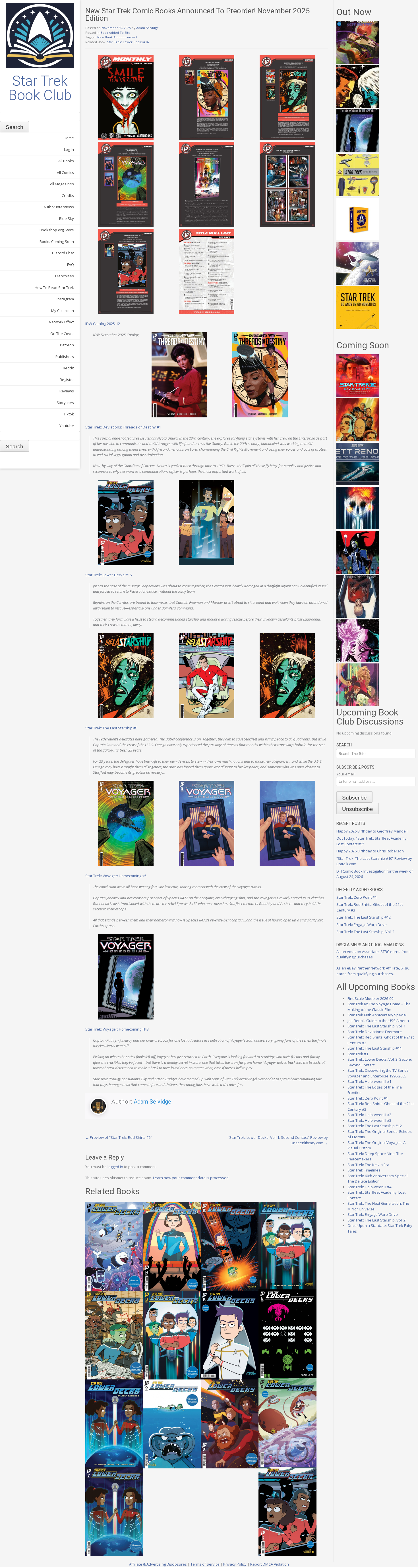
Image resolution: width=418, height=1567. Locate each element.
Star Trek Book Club (40, 88)
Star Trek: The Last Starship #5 (111, 728)
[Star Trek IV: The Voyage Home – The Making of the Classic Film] (357, 395)
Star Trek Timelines (363, 1170)
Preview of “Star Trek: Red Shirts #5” (118, 1137)
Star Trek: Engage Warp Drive (361, 924)
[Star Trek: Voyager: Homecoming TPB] (357, 150)
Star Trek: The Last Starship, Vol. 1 (376, 1026)
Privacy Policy (235, 1564)
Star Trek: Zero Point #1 (356, 897)
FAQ (70, 264)
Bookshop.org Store (57, 229)
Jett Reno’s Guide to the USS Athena (378, 1020)
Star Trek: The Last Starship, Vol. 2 (365, 931)
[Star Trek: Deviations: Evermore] (357, 572)
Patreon (67, 344)
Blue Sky (66, 218)
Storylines (65, 402)
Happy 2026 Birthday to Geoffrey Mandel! (371, 831)
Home (69, 137)
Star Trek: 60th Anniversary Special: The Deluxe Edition (377, 1178)
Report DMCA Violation (269, 1564)
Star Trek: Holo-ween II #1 (369, 1081)
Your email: (345, 774)
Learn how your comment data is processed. (191, 1177)
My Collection (62, 310)
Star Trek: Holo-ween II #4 (369, 1186)
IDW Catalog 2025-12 (102, 323)
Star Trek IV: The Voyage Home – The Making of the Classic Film (379, 1006)
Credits (68, 195)
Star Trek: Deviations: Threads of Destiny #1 (123, 427)
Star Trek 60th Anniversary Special (377, 1014)
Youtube (66, 425)
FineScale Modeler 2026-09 (370, 998)
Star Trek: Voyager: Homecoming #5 (115, 875)
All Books (66, 160)
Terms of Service (205, 1564)
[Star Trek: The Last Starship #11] (357, 660)
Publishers (64, 356)
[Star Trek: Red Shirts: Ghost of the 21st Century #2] (357, 616)
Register (67, 379)
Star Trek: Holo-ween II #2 (369, 1114)
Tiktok (69, 414)
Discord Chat (63, 252)
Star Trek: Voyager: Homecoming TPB (117, 1029)
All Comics (65, 172)
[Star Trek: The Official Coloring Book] (357, 283)
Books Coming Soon (57, 241)
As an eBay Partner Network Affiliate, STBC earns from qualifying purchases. (372, 970)
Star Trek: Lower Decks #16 (128, 42)
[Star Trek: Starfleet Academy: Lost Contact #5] (357, 62)
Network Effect (61, 321)
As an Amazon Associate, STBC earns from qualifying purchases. (372, 954)
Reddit (68, 368)
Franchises (64, 275)
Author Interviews (59, 206)
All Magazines (62, 183)
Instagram (65, 298)
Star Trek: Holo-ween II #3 (369, 1120)
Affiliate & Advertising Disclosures (158, 1564)
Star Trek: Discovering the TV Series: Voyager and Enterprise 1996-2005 (378, 1073)
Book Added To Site (115, 32)
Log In (69, 149)
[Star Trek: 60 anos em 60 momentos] (357, 327)
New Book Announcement (117, 37)
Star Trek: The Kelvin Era (368, 1164)
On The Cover (62, 333)
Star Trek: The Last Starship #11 (374, 1048)
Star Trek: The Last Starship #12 (363, 917)
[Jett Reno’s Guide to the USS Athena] (357, 483)
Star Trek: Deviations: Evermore (374, 1031)
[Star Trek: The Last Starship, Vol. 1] (357, 527)
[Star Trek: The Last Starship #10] (357, 106)
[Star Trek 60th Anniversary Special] (357, 439)
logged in (115, 1166)
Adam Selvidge (147, 28)
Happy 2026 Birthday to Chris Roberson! (370, 851)
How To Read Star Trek (54, 287)
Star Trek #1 (357, 1053)
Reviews (66, 391)
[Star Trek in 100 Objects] (357, 194)
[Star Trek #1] (357, 704)
